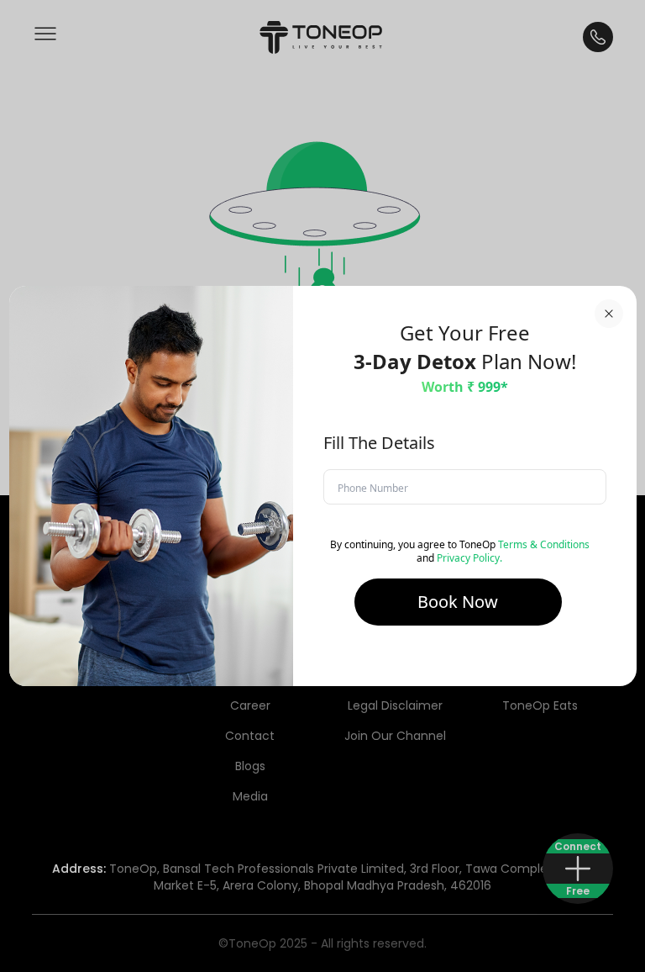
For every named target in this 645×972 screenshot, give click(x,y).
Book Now (457, 601)
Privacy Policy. (469, 558)
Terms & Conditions (544, 544)
